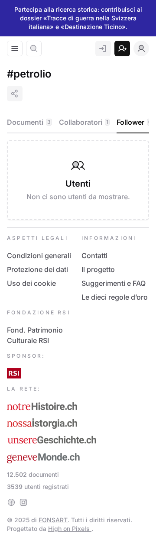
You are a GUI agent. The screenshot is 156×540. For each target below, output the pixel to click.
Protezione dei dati (37, 269)
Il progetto (98, 269)
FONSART (53, 520)
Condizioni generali (39, 255)
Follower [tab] (134, 122)
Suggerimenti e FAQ (113, 283)
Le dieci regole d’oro (114, 297)
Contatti (94, 255)
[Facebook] (11, 502)
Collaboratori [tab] (83, 122)
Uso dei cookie (31, 283)
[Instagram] (23, 502)
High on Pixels (69, 528)
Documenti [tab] (29, 122)
